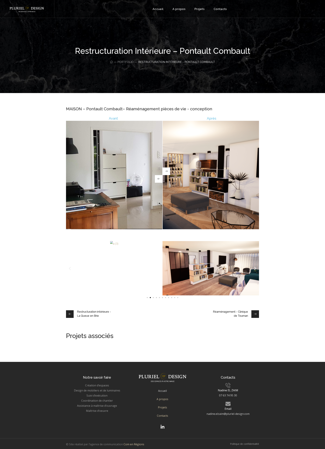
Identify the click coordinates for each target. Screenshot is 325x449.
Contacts (162, 416)
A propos (162, 399)
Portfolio (125, 62)
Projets (162, 407)
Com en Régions (134, 444)
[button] (147, 297)
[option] (96, 347)
